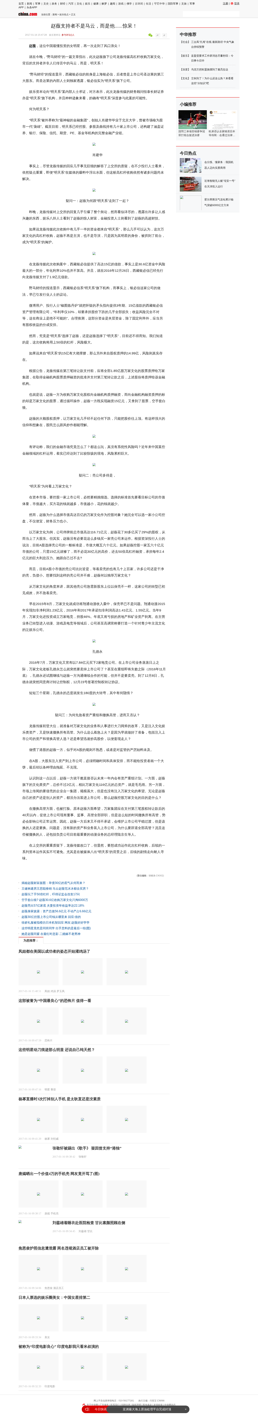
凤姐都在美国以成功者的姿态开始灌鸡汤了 (54, 951)
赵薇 (32, 46)
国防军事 (173, 3)
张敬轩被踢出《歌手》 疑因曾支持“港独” (87, 1148)
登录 (236, 3)
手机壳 (55, 1213)
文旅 (184, 3)
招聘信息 (125, 1404)
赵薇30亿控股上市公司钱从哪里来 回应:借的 (51, 916)
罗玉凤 (61, 991)
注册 (225, 3)
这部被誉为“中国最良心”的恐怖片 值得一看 (55, 1001)
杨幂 (47, 1138)
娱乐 (87, 3)
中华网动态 (170, 1404)
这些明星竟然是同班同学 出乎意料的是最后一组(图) (56, 928)
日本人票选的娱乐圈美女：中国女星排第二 (54, 1297)
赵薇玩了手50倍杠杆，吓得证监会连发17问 (51, 894)
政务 (54, 3)
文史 (46, 3)
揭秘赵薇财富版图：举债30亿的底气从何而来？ (53, 883)
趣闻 (112, 3)
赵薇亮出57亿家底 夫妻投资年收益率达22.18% (53, 905)
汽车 (71, 3)
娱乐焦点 (64, 14)
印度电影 (50, 1386)
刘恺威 (55, 1138)
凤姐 (47, 991)
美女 (47, 1337)
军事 (37, 3)
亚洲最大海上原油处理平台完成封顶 (147, 1409)
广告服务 (104, 1404)
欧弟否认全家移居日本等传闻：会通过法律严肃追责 (222, 135)
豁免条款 (147, 1404)
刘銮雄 (83, 1231)
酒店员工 (58, 1288)
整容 (53, 1089)
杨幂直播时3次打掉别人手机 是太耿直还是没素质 (60, 1099)
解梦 (104, 3)
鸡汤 (53, 991)
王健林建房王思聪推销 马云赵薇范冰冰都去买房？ (55, 888)
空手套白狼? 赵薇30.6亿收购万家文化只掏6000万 (55, 900)
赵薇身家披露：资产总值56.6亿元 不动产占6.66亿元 (56, 911)
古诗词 (139, 3)
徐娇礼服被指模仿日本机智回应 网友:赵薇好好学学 (56, 922)
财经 (62, 3)
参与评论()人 (68, 35)
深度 (185, 69)
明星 (47, 1089)
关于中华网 (92, 1404)
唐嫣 (47, 1213)
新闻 (29, 3)
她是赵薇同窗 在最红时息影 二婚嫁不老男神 (51, 933)
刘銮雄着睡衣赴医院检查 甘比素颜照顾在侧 (89, 1223)
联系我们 (115, 1404)
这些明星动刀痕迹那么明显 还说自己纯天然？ (57, 1050)
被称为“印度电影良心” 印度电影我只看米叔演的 (59, 1346)
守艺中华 (159, 3)
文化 (79, 3)
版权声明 (136, 1404)
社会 (185, 41)
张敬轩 (83, 1156)
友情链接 (158, 1404)
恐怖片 (49, 1040)
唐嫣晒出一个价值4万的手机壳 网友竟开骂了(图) (59, 1174)
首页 (21, 3)
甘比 (90, 1231)
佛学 (129, 3)
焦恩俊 (49, 1288)
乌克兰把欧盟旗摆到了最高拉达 (209, 69)
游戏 (121, 3)
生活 (148, 3)
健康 (96, 3)
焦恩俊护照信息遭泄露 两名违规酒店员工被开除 (59, 1248)
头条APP (32, 7)
